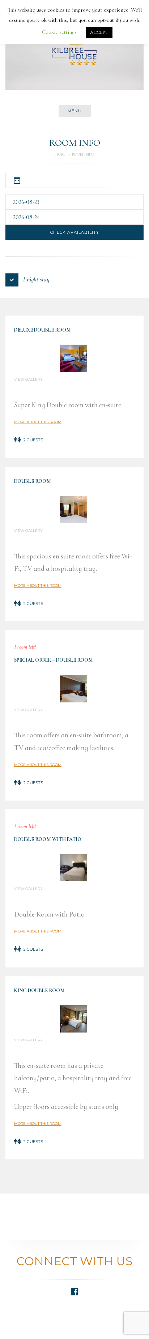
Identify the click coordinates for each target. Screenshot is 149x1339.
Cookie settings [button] (59, 32)
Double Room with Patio (47, 839)
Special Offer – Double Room (53, 660)
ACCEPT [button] (99, 32)
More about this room (37, 422)
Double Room (32, 481)
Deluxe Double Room (42, 330)
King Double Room (39, 990)
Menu (75, 110)
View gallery (28, 379)
